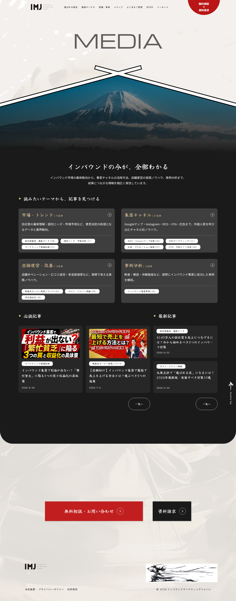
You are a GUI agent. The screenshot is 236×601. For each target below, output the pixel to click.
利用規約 (72, 589)
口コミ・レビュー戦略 (82, 291)
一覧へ (139, 404)
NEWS (149, 7)
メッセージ (162, 7)
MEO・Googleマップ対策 (144, 240)
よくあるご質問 (134, 7)
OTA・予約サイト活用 (183, 247)
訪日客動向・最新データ (40, 240)
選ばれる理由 (71, 7)
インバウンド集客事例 (142, 291)
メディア (118, 7)
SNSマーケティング (182, 240)
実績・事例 (104, 7)
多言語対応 (33, 297)
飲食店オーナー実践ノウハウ (42, 291)
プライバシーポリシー (51, 589)
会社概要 (30, 589)
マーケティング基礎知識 (40, 247)
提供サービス (88, 7)
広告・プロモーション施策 (144, 247)
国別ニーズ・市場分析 (78, 240)
